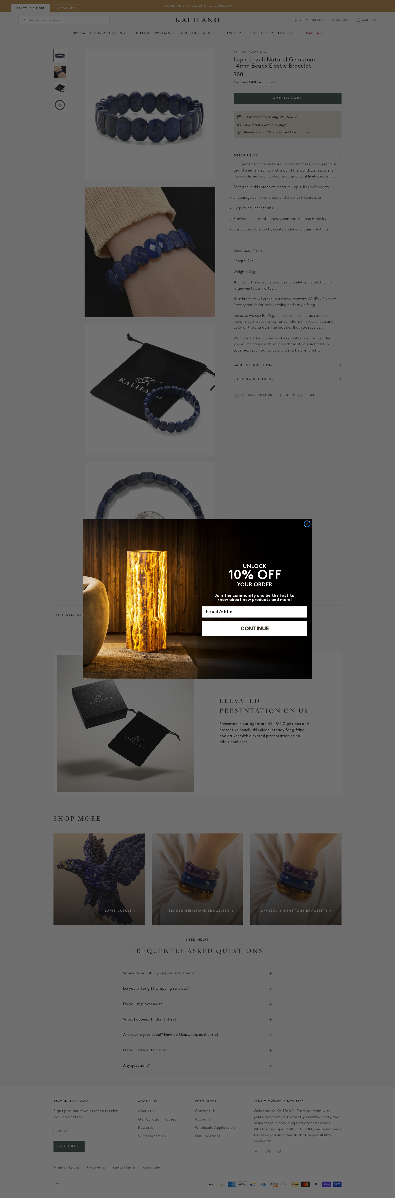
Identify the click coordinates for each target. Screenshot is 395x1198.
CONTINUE (254, 628)
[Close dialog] (307, 524)
